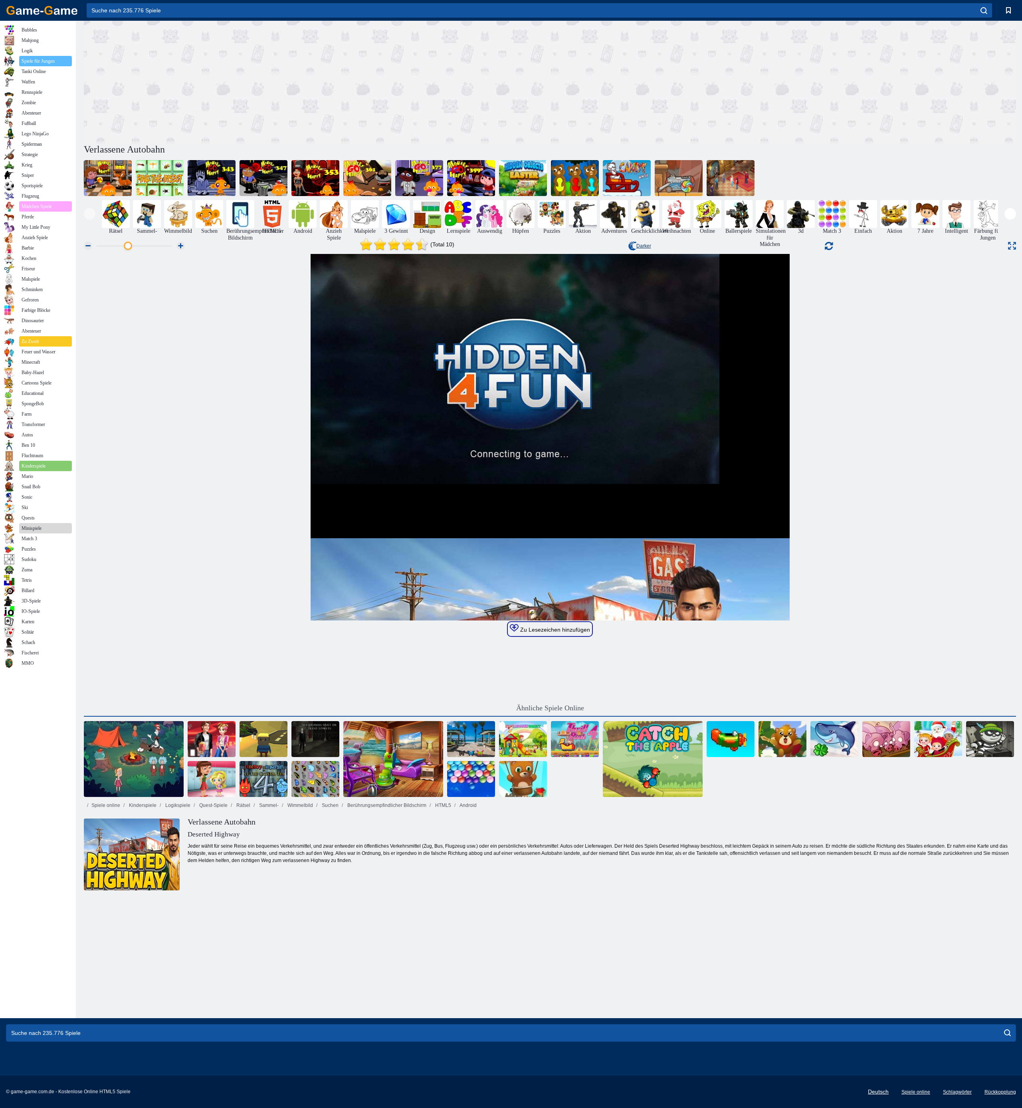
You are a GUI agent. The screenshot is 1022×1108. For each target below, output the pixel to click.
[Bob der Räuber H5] (990, 739)
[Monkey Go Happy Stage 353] (315, 178)
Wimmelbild (299, 805)
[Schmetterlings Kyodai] (315, 779)
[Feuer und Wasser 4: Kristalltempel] (263, 779)
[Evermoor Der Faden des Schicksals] (731, 178)
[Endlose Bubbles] (471, 779)
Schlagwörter (957, 1092)
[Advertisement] (317, 81)
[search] (983, 10)
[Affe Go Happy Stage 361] (367, 178)
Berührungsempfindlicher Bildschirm (386, 805)
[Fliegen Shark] (834, 739)
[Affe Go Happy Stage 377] (419, 178)
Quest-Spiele (213, 805)
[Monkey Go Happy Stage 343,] (212, 178)
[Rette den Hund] (575, 178)
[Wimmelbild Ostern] (523, 178)
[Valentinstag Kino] (212, 739)
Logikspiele (177, 805)
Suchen (330, 805)
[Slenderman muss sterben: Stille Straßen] (315, 739)
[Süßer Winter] (627, 178)
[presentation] (89, 214)
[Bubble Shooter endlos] (523, 779)
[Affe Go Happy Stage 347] (263, 178)
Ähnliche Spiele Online (550, 708)
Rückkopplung (1000, 1092)
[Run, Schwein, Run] (886, 739)
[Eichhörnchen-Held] (782, 739)
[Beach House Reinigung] (393, 759)
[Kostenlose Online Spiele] (42, 10)
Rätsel (242, 805)
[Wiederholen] (731, 739)
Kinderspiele (142, 805)
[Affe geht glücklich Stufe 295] (108, 178)
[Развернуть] (1012, 246)
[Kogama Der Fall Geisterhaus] (263, 739)
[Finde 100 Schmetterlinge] (471, 739)
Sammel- (268, 805)
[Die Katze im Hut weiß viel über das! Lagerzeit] (134, 759)
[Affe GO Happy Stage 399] (471, 178)
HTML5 (442, 805)
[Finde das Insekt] (160, 178)
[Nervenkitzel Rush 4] (575, 739)
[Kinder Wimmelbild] (523, 739)
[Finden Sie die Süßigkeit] (679, 178)
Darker (643, 246)
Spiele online (105, 805)
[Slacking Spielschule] (212, 779)
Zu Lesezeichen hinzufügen (554, 629)
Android (468, 805)
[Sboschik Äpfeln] (653, 759)
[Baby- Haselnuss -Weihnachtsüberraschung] (938, 739)
